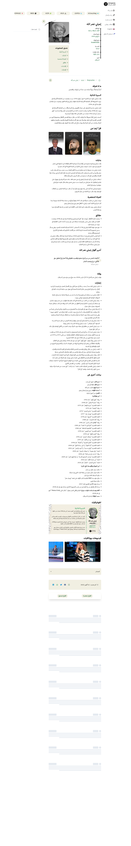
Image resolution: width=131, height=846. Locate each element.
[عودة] (44, 21)
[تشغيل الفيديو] (82, 552)
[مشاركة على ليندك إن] (53, 585)
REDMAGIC (17, 13)
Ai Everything (92, 13)
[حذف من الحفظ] (50, 80)
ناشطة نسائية (92, 31)
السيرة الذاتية (62, 52)
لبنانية (97, 48)
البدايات (64, 55)
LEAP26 (77, 13)
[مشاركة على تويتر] (61, 585)
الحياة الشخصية (62, 59)
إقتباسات (63, 66)
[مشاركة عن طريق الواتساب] (57, 585)
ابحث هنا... (34, 29)
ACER (47, 13)
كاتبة (98, 31)
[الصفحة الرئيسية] (109, 4)
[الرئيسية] (99, 80)
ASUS (62, 13)
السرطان (97, 60)
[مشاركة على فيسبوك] (65, 585)
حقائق (64, 63)
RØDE (32, 13)
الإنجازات (64, 70)
